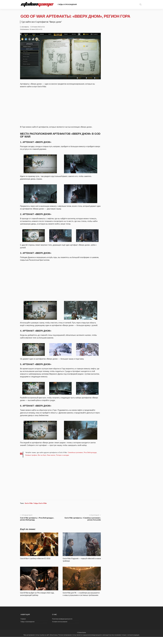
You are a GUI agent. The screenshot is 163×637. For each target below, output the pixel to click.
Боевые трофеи (31, 455)
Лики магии (51, 455)
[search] (140, 4)
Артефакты (25, 27)
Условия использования (59, 621)
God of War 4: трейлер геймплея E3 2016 (35, 558)
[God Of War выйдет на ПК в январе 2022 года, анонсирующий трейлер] (39, 578)
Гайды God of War (40, 503)
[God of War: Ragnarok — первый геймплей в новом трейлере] (82, 544)
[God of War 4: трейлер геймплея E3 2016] (39, 544)
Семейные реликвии (75, 452)
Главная (23, 619)
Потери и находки (62, 455)
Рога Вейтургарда (90, 452)
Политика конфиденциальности (62, 619)
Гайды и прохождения (67, 4)
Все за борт (42, 455)
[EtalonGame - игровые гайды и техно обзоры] (37, 4)
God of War (29, 503)
